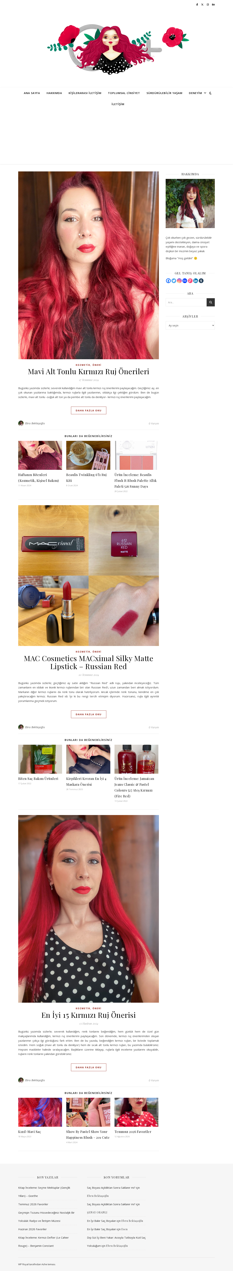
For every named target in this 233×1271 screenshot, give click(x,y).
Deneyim (195, 93)
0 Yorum (154, 423)
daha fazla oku (89, 410)
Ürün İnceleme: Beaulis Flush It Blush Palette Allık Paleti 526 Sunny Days (135, 481)
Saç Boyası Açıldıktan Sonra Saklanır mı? (111, 1187)
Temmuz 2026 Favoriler (132, 1131)
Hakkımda (54, 93)
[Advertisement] (116, 136)
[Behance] (184, 280)
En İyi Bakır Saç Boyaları (101, 1221)
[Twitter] (173, 280)
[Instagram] (179, 280)
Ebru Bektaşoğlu (35, 423)
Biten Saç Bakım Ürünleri (38, 778)
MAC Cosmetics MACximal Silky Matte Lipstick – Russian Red (88, 662)
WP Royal (23, 1264)
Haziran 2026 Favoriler (32, 1229)
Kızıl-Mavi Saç (29, 1131)
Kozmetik (83, 365)
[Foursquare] (190, 280)
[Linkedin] (195, 280)
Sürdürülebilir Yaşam (164, 93)
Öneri (96, 365)
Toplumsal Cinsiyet (124, 93)
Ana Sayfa (32, 93)
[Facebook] (168, 280)
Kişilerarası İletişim (85, 93)
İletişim (118, 104)
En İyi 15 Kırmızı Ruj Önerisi (88, 1015)
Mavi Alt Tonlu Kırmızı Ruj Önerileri (88, 371)
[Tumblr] (201, 280)
